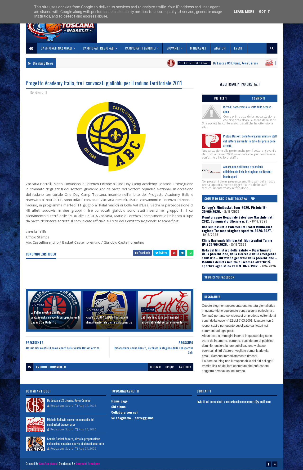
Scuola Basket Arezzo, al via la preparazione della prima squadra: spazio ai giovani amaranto (75, 441)
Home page (119, 400)
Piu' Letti (220, 98)
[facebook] (268, 464)
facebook (185, 367)
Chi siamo (118, 406)
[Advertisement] (112, 274)
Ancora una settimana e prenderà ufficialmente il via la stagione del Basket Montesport (247, 171)
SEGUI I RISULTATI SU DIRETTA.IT (239, 84)
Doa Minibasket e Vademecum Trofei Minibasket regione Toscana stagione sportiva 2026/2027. (237, 228)
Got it (264, 12)
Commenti (258, 98)
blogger (155, 367)
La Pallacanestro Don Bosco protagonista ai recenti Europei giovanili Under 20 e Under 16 (55, 317)
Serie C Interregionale (182, 63)
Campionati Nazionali (56, 48)
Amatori (220, 48)
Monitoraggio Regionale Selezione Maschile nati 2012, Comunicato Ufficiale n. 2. (237, 219)
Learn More (244, 12)
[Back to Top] (274, 464)
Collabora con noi (124, 412)
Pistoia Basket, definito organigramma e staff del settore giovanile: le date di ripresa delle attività (250, 141)
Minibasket (198, 48)
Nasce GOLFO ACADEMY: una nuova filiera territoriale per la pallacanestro (108, 319)
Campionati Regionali (98, 48)
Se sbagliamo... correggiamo (132, 417)
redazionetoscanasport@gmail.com (248, 401)
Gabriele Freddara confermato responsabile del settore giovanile (161, 319)
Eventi (238, 48)
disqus (169, 367)
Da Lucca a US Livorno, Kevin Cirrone (223, 62)
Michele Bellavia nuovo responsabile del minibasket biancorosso (70, 422)
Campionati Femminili (140, 48)
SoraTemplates (48, 463)
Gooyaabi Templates (88, 463)
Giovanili (173, 48)
